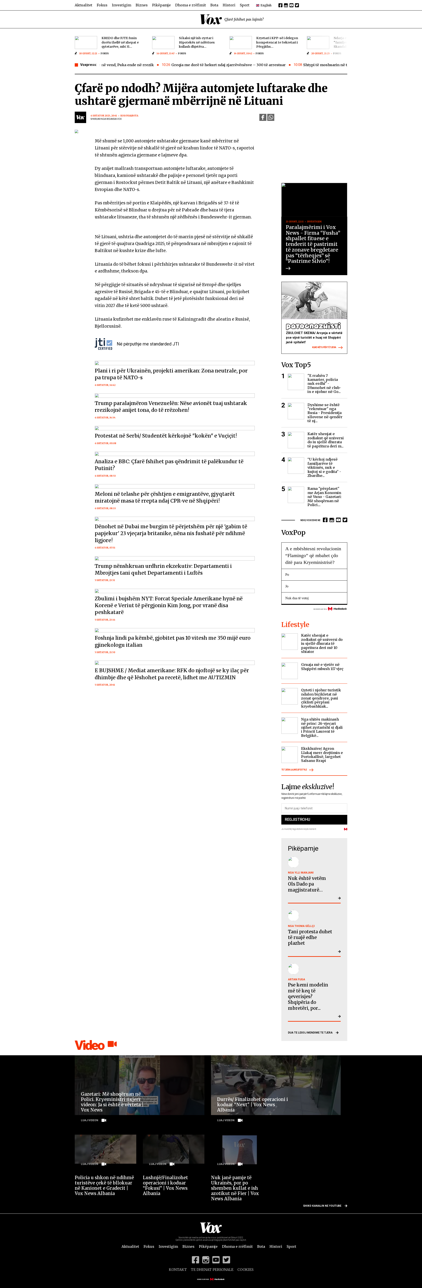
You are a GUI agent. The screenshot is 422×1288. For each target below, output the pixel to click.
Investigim (121, 5)
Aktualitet (83, 5)
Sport (244, 5)
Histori (229, 5)
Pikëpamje (161, 5)
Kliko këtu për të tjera (324, 347)
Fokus (102, 5)
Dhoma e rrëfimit (190, 5)
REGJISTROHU (297, 819)
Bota (214, 5)
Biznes (142, 5)
